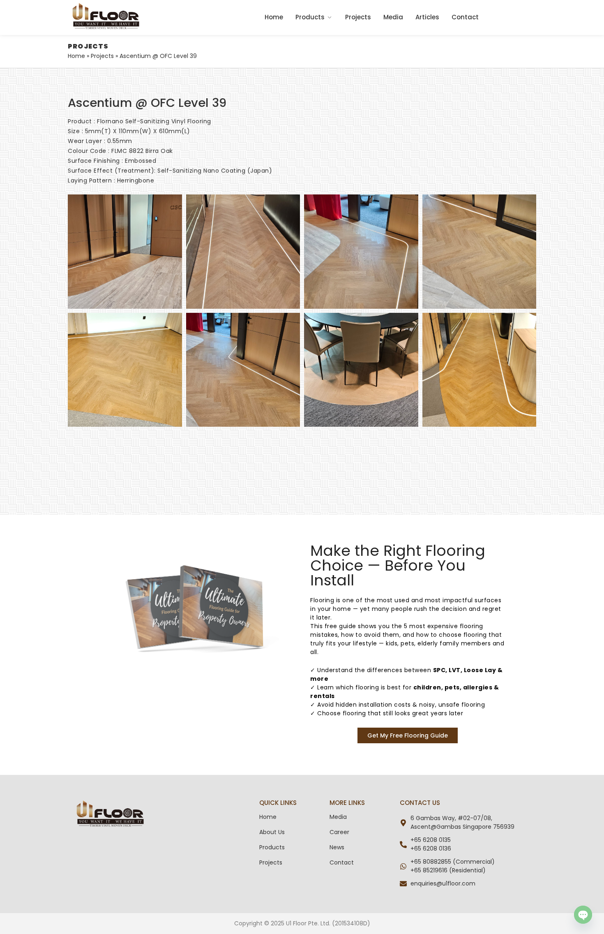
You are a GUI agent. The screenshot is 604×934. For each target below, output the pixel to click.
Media (393, 17)
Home (274, 17)
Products (310, 17)
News (337, 847)
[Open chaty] (583, 915)
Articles (427, 17)
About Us (272, 832)
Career (339, 832)
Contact (465, 17)
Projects (358, 17)
